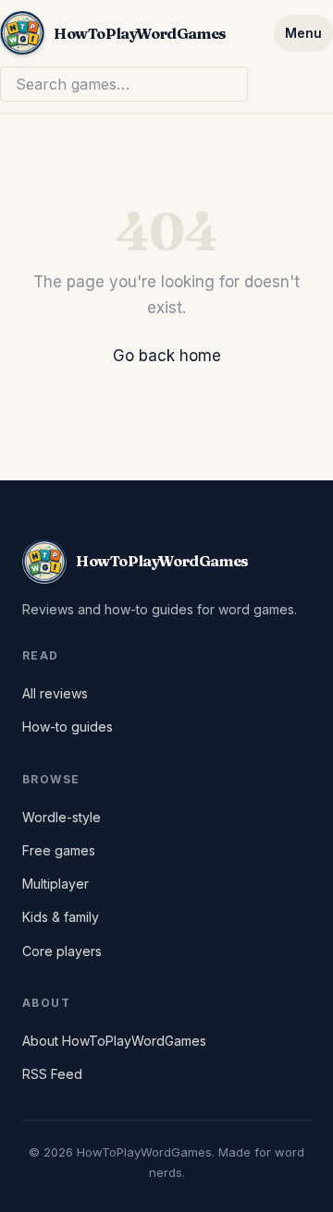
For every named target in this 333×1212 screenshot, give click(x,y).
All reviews (55, 693)
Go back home (167, 355)
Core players (62, 951)
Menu (303, 33)
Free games (58, 850)
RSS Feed (52, 1074)
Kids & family (60, 917)
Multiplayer (55, 883)
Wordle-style (61, 817)
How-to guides (67, 726)
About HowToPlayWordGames (114, 1040)
